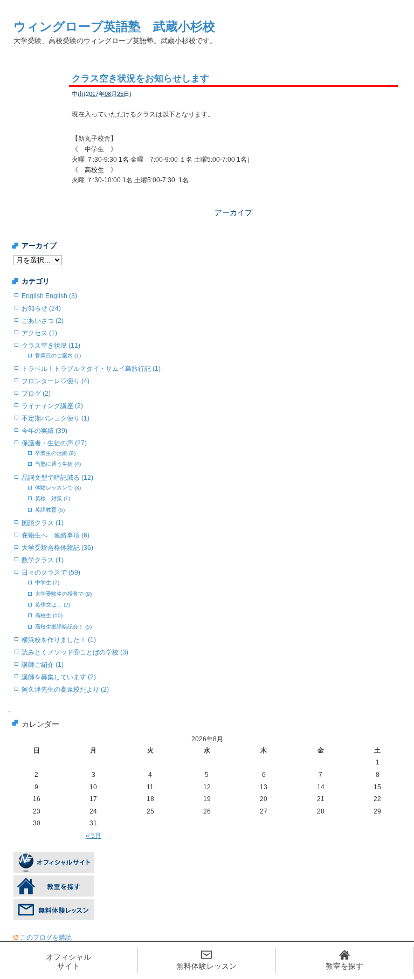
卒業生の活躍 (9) (55, 453)
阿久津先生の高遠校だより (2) (65, 689)
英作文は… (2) (52, 605)
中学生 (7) (47, 582)
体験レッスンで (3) (58, 488)
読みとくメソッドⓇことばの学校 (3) (75, 652)
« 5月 (93, 835)
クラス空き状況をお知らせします (140, 78)
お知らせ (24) (41, 308)
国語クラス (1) (43, 523)
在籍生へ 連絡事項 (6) (55, 535)
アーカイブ (233, 212)
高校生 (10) (49, 615)
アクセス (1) (39, 333)
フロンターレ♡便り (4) (55, 381)
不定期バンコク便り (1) (55, 418)
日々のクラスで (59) (51, 572)
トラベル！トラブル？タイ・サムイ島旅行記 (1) (91, 369)
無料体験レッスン (206, 966)
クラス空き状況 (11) (51, 345)
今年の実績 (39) (44, 431)
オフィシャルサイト (68, 961)
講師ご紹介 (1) (43, 664)
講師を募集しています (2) (59, 677)
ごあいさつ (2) (43, 321)
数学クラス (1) (43, 560)
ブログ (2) (36, 393)
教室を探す (344, 966)
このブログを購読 (46, 937)
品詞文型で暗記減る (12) (57, 477)
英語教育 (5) (50, 510)
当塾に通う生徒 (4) (58, 464)
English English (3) (49, 296)
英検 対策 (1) (52, 498)
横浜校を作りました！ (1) (59, 640)
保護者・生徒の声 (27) (54, 443)
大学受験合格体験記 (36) (57, 547)
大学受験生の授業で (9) (63, 594)
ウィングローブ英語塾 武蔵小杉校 (114, 26)
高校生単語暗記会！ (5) (63, 627)
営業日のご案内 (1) (58, 355)
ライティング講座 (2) (52, 406)
